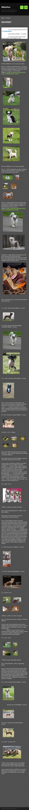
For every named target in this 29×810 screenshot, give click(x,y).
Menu (26, 7)
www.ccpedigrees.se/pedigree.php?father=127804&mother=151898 (13, 73)
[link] (8, 31)
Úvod (2, 18)
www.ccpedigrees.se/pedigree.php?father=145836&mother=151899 (13, 209)
